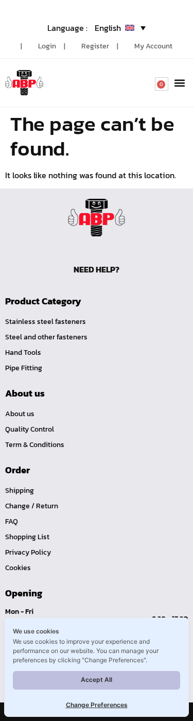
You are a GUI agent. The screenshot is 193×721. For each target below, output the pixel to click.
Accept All (96, 679)
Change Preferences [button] (97, 705)
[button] (179, 82)
